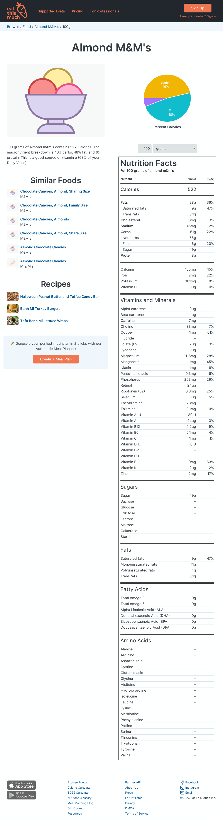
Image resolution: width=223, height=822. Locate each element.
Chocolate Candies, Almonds (44, 219)
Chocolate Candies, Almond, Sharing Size (55, 191)
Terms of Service (137, 813)
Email (189, 792)
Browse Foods (77, 782)
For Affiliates (133, 798)
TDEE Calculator (79, 792)
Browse (13, 26)
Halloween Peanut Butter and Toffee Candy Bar (59, 296)
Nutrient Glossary (79, 798)
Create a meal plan (56, 359)
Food (27, 26)
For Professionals (104, 11)
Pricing (77, 11)
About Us (131, 787)
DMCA (129, 808)
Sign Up (197, 8)
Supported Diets (51, 11)
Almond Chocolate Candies (43, 247)
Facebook (192, 782)
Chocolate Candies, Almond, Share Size (53, 233)
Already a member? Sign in (197, 16)
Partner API (133, 782)
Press (129, 792)
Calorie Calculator (80, 787)
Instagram (192, 787)
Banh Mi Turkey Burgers (40, 308)
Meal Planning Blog (80, 803)
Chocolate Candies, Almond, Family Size (54, 205)
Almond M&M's (46, 26)
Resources (75, 813)
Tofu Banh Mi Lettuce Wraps (44, 321)
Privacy (130, 803)
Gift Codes (75, 808)
